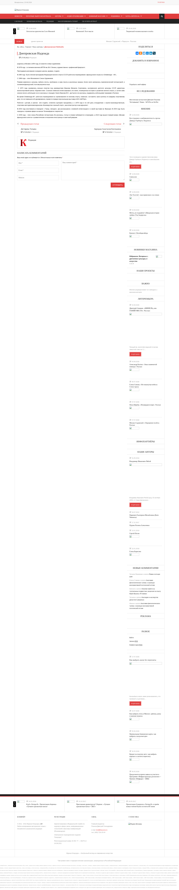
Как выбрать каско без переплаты (142, 660)
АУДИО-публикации (75, 16)
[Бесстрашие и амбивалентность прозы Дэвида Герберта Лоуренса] (145, 138)
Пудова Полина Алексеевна (139, 525)
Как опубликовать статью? (68, 21)
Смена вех (133, 177)
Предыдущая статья (30, 124)
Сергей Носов (134, 533)
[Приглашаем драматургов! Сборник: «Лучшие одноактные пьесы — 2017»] (70, 804)
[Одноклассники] (140, 53)
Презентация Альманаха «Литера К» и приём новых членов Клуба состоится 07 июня (142, 805)
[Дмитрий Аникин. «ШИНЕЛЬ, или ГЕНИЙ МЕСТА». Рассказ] (145, 328)
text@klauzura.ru (101, 830)
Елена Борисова (135, 551)
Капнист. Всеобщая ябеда (138, 233)
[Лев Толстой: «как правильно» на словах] (134, 201)
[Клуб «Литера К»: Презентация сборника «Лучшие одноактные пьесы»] (20, 804)
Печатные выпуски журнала (38, 16)
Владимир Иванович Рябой (140, 461)
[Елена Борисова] (134, 557)
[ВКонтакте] (137, 53)
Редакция (33, 58)
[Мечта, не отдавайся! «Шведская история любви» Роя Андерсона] (134, 221)
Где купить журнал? (89, 21)
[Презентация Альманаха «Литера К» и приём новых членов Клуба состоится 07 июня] (120, 804)
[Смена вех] (134, 183)
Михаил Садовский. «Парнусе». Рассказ (107, 41)
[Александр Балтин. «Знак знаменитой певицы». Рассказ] (134, 373)
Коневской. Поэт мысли (84, 31)
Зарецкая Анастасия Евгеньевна (107, 129)
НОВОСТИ (18, 16)
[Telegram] (143, 53)
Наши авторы (37, 47)
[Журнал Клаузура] (22, 10)
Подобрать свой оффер (137, 84)
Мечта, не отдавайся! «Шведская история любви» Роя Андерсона (144, 214)
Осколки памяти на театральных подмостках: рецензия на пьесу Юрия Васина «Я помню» (145, 591)
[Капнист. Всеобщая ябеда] (134, 239)
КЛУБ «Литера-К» (133, 16)
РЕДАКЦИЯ (50, 21)
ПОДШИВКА (115, 16)
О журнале (19, 21)
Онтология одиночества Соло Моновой (40, 31)
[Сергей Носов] (134, 539)
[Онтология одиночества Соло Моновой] (20, 31)
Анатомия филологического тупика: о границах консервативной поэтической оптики (142, 582)
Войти (131, 638)
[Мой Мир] (147, 53)
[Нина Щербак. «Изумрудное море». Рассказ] (134, 411)
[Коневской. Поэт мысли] (70, 31)
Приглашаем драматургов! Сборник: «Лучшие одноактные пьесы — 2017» (93, 805)
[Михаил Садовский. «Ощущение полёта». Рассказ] (134, 431)
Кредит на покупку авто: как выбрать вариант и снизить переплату (142, 755)
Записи (133, 641)
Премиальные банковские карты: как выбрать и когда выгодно (142, 735)
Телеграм (161, 2)
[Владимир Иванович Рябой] (145, 479)
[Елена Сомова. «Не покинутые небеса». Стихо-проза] (134, 393)
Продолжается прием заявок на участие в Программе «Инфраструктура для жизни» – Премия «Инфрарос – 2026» (145, 776)
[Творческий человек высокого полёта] (120, 31)
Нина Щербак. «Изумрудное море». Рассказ (145, 405)
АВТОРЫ (58, 16)
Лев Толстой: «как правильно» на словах (144, 195)
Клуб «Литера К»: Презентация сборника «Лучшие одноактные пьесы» (41, 805)
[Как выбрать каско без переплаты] (145, 677)
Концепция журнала (34, 21)
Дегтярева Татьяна (28, 129)
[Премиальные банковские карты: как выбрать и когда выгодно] (134, 742)
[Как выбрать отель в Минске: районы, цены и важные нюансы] (134, 722)
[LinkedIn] (150, 53)
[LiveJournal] (154, 53)
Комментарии (135, 645)
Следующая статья (112, 124)
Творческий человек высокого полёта (139, 31)
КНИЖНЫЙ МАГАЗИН (97, 16)
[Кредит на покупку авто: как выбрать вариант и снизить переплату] (134, 762)
